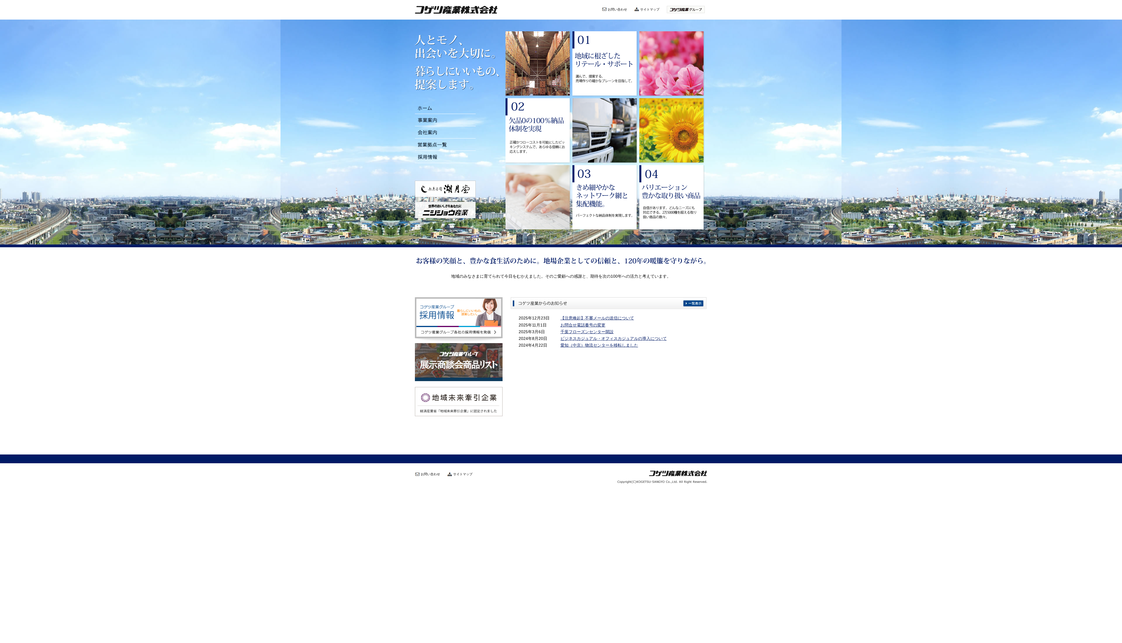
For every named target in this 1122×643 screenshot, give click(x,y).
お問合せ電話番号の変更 (582, 325)
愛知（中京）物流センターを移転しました (599, 345)
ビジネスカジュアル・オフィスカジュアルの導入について (613, 338)
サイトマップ (649, 9)
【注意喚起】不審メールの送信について (597, 318)
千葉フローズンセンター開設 (587, 332)
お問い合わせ (617, 9)
